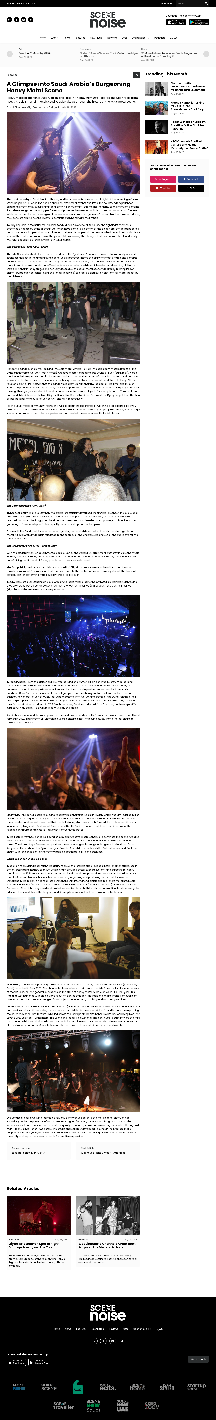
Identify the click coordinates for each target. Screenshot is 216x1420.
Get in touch (198, 1359)
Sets (124, 38)
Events (55, 38)
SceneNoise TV (140, 38)
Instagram (165, 179)
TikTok (193, 188)
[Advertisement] (68, 1172)
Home (42, 38)
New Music (96, 38)
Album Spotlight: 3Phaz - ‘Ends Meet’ (103, 1152)
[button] (206, 54)
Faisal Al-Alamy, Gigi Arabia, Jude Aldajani (33, 107)
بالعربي (174, 38)
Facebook (193, 179)
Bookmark (166, 3)
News (67, 38)
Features (80, 38)
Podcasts (159, 38)
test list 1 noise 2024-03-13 (28, 1152)
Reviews (112, 38)
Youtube (165, 188)
